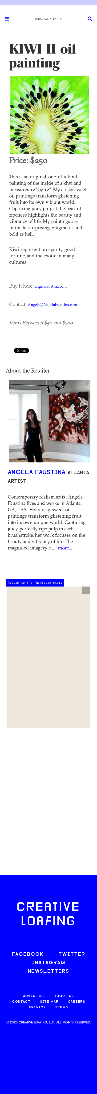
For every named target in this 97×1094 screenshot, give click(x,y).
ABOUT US (64, 996)
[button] (86, 590)
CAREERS (76, 1002)
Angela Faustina (38, 472)
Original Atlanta (48, 19)
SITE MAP (49, 1002)
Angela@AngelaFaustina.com (52, 304)
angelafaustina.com (51, 286)
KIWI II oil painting (42, 56)
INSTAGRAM (48, 963)
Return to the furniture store (35, 582)
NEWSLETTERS (48, 971)
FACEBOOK (28, 954)
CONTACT (21, 1002)
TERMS (61, 1007)
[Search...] (90, 19)
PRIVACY (37, 1007)
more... (65, 548)
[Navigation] (4, 18)
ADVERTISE (34, 996)
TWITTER (71, 954)
